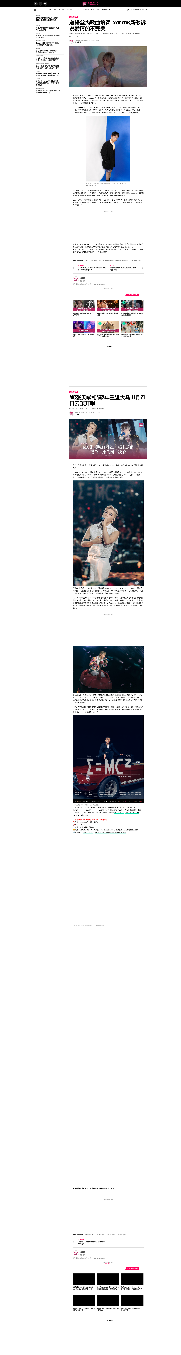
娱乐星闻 (61, 10)
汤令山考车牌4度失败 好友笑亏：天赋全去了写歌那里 (46, 51)
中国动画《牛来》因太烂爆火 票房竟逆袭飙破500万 (48, 91)
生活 (47, 40)
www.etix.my (119, 783)
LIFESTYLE (77, 10)
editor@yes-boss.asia (105, 1159)
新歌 (131, 261)
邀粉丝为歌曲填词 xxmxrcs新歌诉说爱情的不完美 (47, 19)
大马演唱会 (103, 1205)
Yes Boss (108, 1234)
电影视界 (69, 10)
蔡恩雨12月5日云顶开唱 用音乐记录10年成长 (48, 36)
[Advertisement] (108, 225)
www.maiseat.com (132, 783)
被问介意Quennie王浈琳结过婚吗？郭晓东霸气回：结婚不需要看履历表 (47, 83)
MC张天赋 (95, 1205)
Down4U (87, 261)
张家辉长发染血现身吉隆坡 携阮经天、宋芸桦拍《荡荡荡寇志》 (48, 59)
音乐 (140, 261)
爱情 (136, 261)
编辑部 (79, 42)
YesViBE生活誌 (106, 10)
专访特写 (86, 10)
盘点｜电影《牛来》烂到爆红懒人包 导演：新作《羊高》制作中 (48, 67)
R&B (100, 261)
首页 (50, 10)
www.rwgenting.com (80, 786)
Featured (94, 261)
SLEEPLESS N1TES (108, 261)
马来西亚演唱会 (122, 1205)
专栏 (98, 10)
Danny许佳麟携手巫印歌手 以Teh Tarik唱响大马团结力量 (47, 44)
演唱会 (115, 1205)
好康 (92, 10)
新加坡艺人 (126, 261)
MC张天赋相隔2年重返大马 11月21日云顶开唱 (47, 29)
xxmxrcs (118, 261)
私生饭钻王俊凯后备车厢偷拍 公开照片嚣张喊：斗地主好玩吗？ (48, 74)
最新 (55, 10)
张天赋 (109, 1205)
